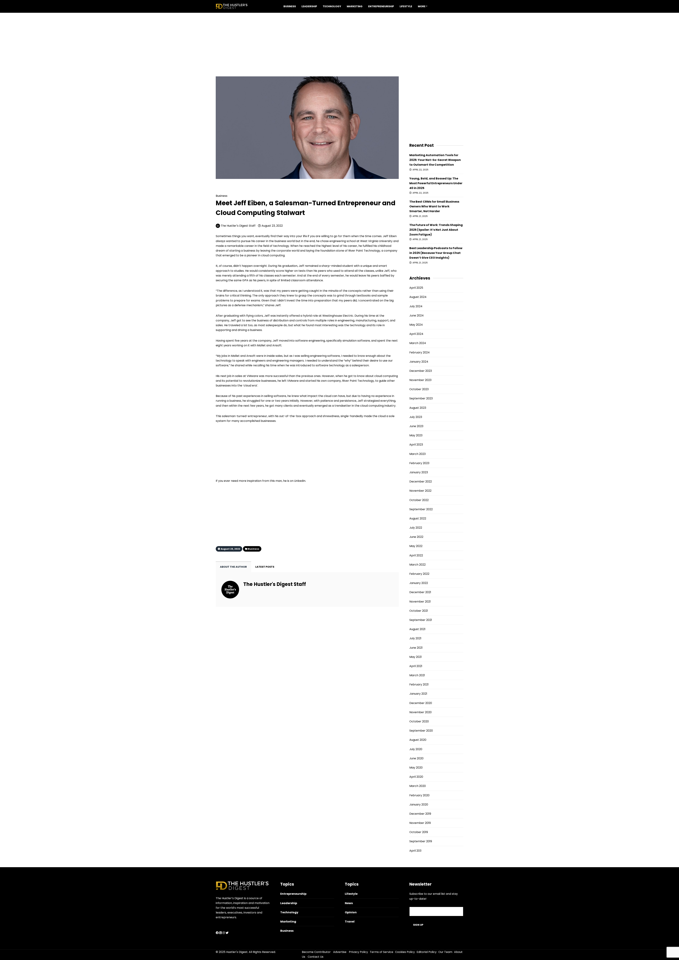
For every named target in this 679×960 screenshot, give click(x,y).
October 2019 (418, 832)
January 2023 (418, 472)
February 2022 (419, 574)
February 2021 (419, 684)
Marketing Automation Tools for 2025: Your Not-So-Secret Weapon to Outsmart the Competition (435, 160)
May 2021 (415, 657)
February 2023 (419, 463)
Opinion (351, 912)
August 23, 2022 (272, 226)
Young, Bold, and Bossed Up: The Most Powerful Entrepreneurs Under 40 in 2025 (435, 183)
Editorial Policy (427, 952)
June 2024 (416, 315)
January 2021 (418, 694)
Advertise (339, 952)
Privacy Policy (358, 952)
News (349, 903)
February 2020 (419, 795)
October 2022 (419, 500)
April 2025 (416, 288)
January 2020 (418, 804)
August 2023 (417, 408)
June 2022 (416, 537)
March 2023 (417, 454)
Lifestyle (406, 6)
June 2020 (416, 758)
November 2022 (420, 491)
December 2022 (420, 481)
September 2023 (421, 398)
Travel (350, 922)
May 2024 (416, 325)
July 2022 (415, 528)
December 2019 (420, 814)
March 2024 (417, 343)
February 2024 (419, 352)
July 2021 (415, 638)
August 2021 (417, 629)
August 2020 (417, 740)
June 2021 (416, 648)
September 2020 (421, 731)
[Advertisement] (339, 37)
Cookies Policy (405, 952)
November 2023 (420, 380)
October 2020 (419, 721)
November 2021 (420, 602)
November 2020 (420, 712)
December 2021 (420, 592)
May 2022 (415, 546)
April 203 (415, 851)
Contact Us (315, 957)
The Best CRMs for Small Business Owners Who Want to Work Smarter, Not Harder (434, 206)
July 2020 (415, 749)
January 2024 (418, 362)
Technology (332, 6)
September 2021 (420, 620)
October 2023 (419, 389)
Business (289, 6)
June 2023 (416, 426)
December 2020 (420, 703)
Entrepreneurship (381, 6)
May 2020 (416, 768)
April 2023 (416, 445)
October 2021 (418, 611)
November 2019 (420, 823)
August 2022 (417, 518)
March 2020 (417, 786)
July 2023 (415, 417)
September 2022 (421, 509)
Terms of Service (381, 952)
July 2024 (415, 306)
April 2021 (415, 666)
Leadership (309, 6)
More (421, 6)
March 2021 (417, 675)
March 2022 (417, 565)
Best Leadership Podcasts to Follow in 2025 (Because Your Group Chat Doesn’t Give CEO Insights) (435, 253)
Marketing (354, 6)
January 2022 (418, 583)
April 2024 (416, 334)
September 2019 (420, 841)
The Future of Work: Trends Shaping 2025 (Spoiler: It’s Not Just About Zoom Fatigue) (436, 230)
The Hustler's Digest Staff (238, 226)
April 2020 (416, 777)
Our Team (445, 952)
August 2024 (417, 297)
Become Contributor (316, 952)
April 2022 (416, 555)
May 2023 (415, 435)
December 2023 (420, 371)
